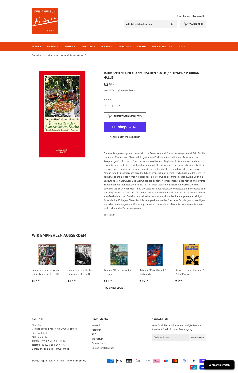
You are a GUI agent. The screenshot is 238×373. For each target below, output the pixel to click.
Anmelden (181, 16)
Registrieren (197, 337)
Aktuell (36, 46)
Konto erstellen (199, 16)
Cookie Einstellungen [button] (103, 347)
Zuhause (124, 46)
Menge (107, 99)
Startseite (36, 55)
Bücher (106, 46)
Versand (96, 325)
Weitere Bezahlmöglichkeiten (124, 136)
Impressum (97, 338)
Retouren (96, 329)
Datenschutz (98, 343)
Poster (69, 46)
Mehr (182, 46)
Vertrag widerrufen (219, 365)
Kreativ (141, 46)
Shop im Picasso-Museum (52, 360)
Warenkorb (196, 23)
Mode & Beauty (161, 46)
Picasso (52, 46)
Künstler (87, 46)
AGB (94, 334)
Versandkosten (128, 90)
